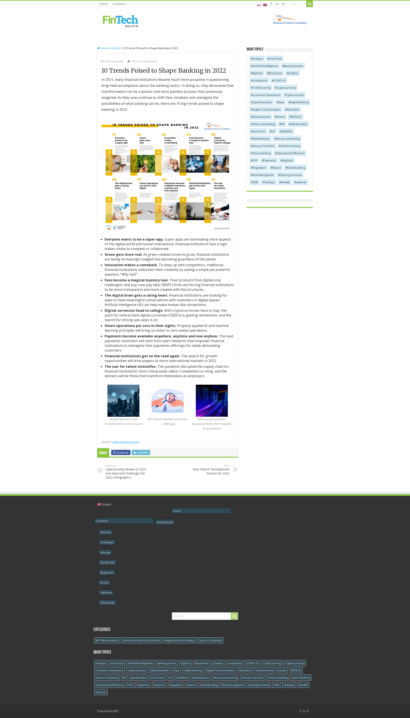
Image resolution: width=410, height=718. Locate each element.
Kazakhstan (107, 562)
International (149, 61)
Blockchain (275, 73)
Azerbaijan (107, 542)
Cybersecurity (295, 95)
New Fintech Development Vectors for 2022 (211, 469)
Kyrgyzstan (107, 572)
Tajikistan (106, 592)
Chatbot (293, 73)
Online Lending (290, 146)
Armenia (105, 532)
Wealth (285, 182)
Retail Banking (296, 168)
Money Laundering (288, 138)
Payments (270, 160)
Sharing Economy (291, 175)
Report (276, 168)
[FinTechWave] (284, 3)
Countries (118, 4)
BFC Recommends (107, 640)
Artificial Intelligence (265, 66)
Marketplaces (261, 138)
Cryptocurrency (286, 88)
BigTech (258, 73)
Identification (299, 124)
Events (281, 117)
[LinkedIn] (277, 3)
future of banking (264, 124)
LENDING (287, 131)
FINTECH (296, 117)
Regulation (259, 168)
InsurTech (259, 131)
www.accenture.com (126, 442)
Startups (269, 182)
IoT (273, 131)
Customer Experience (266, 95)
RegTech (287, 160)
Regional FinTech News (179, 640)
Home (103, 4)
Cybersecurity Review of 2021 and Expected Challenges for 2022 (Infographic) (126, 471)
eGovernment (262, 117)
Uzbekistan (107, 602)
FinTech (115, 48)
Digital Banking (299, 102)
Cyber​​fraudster (262, 102)
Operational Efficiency (291, 153)
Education (293, 109)
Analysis (258, 59)
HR (283, 124)
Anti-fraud (275, 59)
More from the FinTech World (141, 640)
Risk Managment (263, 175)
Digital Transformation (267, 109)
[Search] (309, 4)
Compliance (260, 80)
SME (255, 182)
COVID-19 (280, 80)
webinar (301, 182)
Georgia (105, 552)
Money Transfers (264, 146)
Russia (104, 582)
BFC (116, 711)
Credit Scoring (262, 88)
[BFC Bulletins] (120, 21)
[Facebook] (271, 3)
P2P (255, 160)
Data (281, 102)
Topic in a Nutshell (210, 640)
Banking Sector (293, 66)
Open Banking (262, 153)
